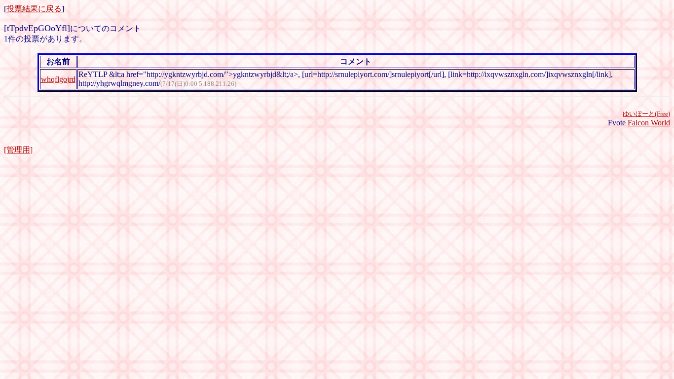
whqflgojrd (58, 79)
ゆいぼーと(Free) (646, 113)
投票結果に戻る (34, 8)
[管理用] (18, 150)
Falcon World (649, 122)
